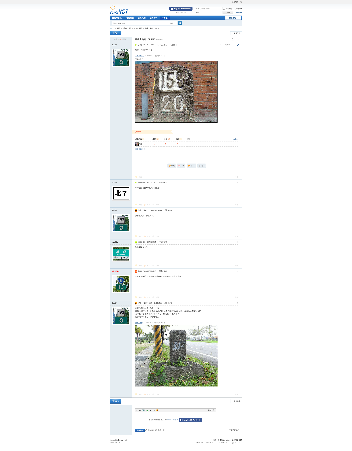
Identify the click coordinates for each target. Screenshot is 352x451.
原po (221, 45)
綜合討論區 (138, 28)
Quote (150, 410)
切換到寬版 (240, 2)
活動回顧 (130, 18)
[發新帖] (115, 33)
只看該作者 (163, 45)
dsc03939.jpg (139, 56)
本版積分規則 (234, 430)
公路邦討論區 (111, 28)
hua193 (114, 45)
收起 (235, 139)
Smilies (157, 410)
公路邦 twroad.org (224, 440)
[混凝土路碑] (176, 92)
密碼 (197, 12)
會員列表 (235, 2)
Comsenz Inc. (123, 443)
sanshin (115, 242)
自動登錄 (229, 9)
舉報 (236, 177)
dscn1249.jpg (139, 323)
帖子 (171, 23)
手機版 (213, 440)
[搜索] (179, 23)
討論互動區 (127, 28)
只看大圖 (172, 45)
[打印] (233, 39)
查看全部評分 (140, 149)
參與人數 (139, 139)
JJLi (140, 144)
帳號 (197, 9)
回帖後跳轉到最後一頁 (156, 430)
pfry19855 (115, 271)
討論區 (164, 18)
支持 (149, 205)
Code (153, 410)
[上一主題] (235, 39)
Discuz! (120, 440)
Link (146, 410)
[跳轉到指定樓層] (238, 45)
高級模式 (211, 410)
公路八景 (142, 18)
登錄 (169, 420)
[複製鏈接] (159, 40)
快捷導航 (232, 18)
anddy (114, 182)
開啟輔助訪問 (230, 2)
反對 (157, 205)
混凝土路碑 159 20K (152, 28)
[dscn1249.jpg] (176, 355)
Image (143, 410)
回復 (140, 177)
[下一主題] (238, 39)
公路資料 (154, 18)
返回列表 (237, 33)
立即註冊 (238, 12)
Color (140, 410)
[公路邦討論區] (119, 14)
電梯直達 (228, 45)
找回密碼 (238, 9)
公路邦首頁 (117, 18)
